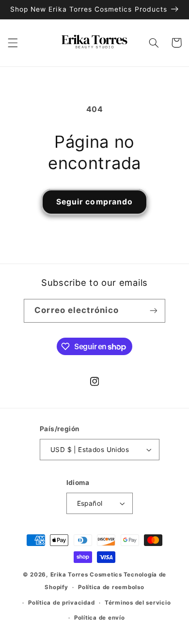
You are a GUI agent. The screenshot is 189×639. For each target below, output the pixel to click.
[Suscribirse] (153, 311)
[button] (12, 42)
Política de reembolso (111, 587)
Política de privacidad (61, 602)
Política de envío (99, 617)
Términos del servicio (138, 602)
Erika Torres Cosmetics (86, 574)
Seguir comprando (94, 201)
